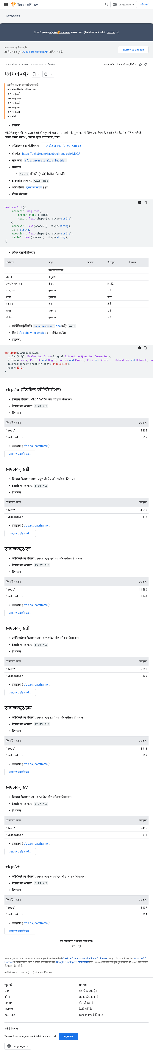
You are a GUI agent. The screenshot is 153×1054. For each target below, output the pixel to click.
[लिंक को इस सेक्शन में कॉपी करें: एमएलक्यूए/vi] (32, 787)
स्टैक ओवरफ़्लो (86, 1002)
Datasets (12, 16)
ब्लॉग (7, 990)
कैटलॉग (51, 64)
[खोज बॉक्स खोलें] (106, 4)
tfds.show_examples (32, 333)
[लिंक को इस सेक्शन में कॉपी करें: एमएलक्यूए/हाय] (35, 708)
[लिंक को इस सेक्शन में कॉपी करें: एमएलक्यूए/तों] (33, 628)
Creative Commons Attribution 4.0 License (84, 958)
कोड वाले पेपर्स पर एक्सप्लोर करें (63, 146)
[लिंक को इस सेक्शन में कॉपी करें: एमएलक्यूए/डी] (33, 469)
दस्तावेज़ (111, 32)
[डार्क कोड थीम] (140, 202)
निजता (14, 1028)
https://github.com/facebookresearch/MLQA (51, 153)
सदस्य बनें (68, 1036)
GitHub (8, 1002)
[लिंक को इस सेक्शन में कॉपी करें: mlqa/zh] (24, 867)
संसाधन (25, 64)
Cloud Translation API (36, 51)
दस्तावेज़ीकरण (34, 187)
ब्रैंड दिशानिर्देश (86, 1008)
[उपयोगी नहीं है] (146, 64)
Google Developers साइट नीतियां (72, 962)
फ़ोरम (7, 996)
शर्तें (6, 1028)
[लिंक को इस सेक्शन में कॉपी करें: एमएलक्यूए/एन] (34, 549)
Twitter (8, 1008)
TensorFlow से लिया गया (91, 1014)
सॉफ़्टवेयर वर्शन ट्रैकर (89, 990)
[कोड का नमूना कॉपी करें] (146, 202)
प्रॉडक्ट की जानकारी (88, 996)
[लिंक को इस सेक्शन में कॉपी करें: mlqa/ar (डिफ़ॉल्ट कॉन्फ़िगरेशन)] (64, 390)
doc (47, 326)
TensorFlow (10, 64)
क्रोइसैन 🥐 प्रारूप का (59, 32)
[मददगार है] (140, 64)
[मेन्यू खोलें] (6, 4)
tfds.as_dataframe (36, 446)
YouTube (9, 1014)
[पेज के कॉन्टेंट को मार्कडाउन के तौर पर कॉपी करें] (46, 74)
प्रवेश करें (144, 4)
